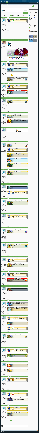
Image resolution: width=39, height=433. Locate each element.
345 (12, 15)
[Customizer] (8, 2)
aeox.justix (5, 10)
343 (9, 15)
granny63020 (4, 17)
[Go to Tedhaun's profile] (34, 17)
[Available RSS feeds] (37, 430)
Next (18, 15)
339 (4, 15)
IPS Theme (2, 431)
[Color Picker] (9, 2)
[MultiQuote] (7, 30)
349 (17, 15)
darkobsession (4, 49)
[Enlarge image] (9, 44)
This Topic (35, 2)
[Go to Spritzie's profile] (29, 17)
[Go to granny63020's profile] (4, 20)
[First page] (1, 15)
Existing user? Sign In (3, 2)
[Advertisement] (14, 6)
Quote (8, 30)
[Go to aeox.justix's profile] (2, 10)
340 (5, 15)
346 (13, 15)
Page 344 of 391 (22, 15)
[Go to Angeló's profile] (4, 42)
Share (22, 10)
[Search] (37, 2)
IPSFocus (4, 431)
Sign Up (6, 2)
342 (8, 15)
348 (16, 15)
